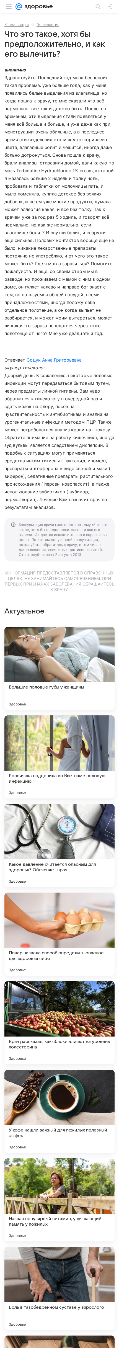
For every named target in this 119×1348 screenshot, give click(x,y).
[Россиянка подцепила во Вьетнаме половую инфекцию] (59, 756)
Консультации (16, 24)
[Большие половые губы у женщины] (59, 668)
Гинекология (48, 24)
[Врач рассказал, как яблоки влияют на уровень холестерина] (59, 1022)
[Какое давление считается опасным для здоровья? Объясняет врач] (59, 845)
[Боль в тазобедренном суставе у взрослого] (59, 1288)
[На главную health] (37, 6)
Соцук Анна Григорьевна (54, 360)
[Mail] (18, 6)
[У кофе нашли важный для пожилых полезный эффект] (59, 1111)
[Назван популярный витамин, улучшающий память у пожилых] (59, 1199)
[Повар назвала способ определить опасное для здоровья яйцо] (59, 934)
